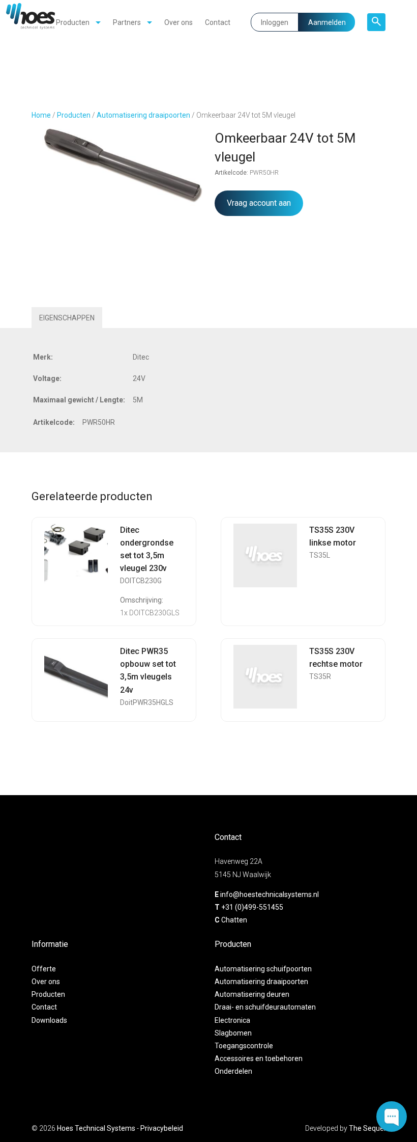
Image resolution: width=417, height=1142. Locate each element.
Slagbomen (233, 1033)
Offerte (44, 969)
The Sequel (367, 1128)
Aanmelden (327, 22)
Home (41, 115)
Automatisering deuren (252, 994)
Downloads (49, 1020)
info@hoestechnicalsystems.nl (269, 894)
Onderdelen (233, 1071)
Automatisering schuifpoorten (263, 969)
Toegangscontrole (244, 1046)
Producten (73, 22)
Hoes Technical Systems (96, 1128)
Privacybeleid (161, 1128)
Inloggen (274, 22)
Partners (127, 22)
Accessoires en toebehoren (259, 1058)
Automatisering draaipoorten (143, 115)
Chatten (234, 920)
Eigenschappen (67, 318)
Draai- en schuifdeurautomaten (265, 1007)
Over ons (178, 22)
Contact (217, 22)
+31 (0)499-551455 (252, 907)
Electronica (232, 1020)
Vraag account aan (259, 203)
